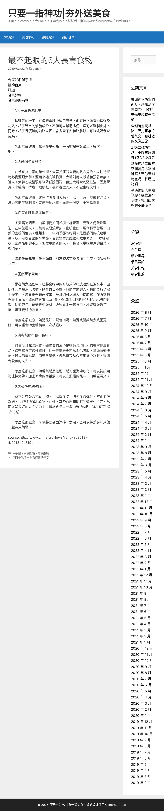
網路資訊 (48, 37)
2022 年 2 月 (141, 563)
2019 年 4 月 (141, 771)
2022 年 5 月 (141, 545)
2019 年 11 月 (141, 728)
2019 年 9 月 (141, 740)
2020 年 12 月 (142, 648)
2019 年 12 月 (141, 722)
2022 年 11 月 (141, 508)
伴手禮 (16, 453)
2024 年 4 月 (141, 422)
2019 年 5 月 (141, 765)
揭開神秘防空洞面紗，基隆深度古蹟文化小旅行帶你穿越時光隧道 (143, 109)
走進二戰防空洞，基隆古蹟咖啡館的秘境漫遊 (143, 152)
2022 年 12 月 (142, 502)
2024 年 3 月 (141, 428)
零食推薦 (43, 453)
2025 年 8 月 (141, 337)
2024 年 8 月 (141, 398)
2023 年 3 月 (141, 484)
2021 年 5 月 (141, 618)
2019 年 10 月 (142, 734)
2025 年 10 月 (142, 325)
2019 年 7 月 (141, 752)
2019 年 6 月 (141, 758)
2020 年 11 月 (141, 655)
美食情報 (28, 37)
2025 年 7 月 (141, 343)
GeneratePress (116, 805)
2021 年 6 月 (141, 612)
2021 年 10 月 (141, 587)
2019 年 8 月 (141, 746)
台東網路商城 (18, 100)
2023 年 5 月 (141, 471)
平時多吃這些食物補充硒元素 (30, 457)
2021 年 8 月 (141, 599)
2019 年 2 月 (141, 783)
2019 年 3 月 (141, 777)
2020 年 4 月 (141, 697)
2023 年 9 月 (141, 447)
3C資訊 (9, 37)
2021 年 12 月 (141, 575)
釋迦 (11, 90)
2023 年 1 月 (141, 496)
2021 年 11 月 (141, 581)
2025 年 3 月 (141, 361)
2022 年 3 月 (141, 557)
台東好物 (15, 95)
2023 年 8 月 (141, 453)
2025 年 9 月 (141, 331)
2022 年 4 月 (141, 551)
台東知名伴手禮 (20, 80)
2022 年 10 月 (142, 514)
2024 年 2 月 (141, 435)
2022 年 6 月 (141, 538)
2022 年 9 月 (141, 520)
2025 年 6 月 (141, 349)
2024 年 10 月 (142, 386)
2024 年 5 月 (141, 416)
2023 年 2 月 (141, 490)
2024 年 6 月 (141, 410)
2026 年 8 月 (141, 312)
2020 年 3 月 (141, 703)
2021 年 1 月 (140, 642)
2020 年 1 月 (141, 716)
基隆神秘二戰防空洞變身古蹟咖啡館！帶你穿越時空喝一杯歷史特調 (143, 174)
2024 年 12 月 (142, 374)
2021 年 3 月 (141, 630)
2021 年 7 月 (141, 606)
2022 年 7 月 (141, 532)
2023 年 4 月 (141, 477)
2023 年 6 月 (141, 465)
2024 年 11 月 (141, 380)
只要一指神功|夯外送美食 (59, 13)
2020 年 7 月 (141, 679)
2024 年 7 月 (141, 404)
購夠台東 (15, 85)
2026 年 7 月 (141, 318)
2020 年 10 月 (142, 661)
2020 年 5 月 (141, 691)
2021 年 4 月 (141, 624)
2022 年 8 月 (141, 526)
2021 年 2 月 (141, 636)
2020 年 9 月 (141, 667)
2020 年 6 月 (141, 685)
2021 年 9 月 (141, 593)
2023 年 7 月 (141, 459)
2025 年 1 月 (141, 367)
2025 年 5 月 (141, 355)
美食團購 (29, 453)
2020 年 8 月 (141, 673)
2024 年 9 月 (141, 392)
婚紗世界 (68, 37)
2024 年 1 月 (141, 441)
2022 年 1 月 (141, 569)
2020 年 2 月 (141, 709)
